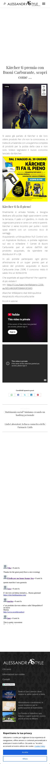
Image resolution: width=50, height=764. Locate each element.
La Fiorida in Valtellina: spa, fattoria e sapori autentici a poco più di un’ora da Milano (32, 716)
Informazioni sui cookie (13, 674)
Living (7, 86)
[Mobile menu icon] (43, 3)
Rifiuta (25, 759)
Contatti (6, 679)
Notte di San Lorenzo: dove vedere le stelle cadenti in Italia (31, 693)
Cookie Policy (39, 746)
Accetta (25, 752)
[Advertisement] (25, 33)
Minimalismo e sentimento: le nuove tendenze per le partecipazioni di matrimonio (30, 705)
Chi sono (6, 669)
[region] (25, 746)
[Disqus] (25, 527)
